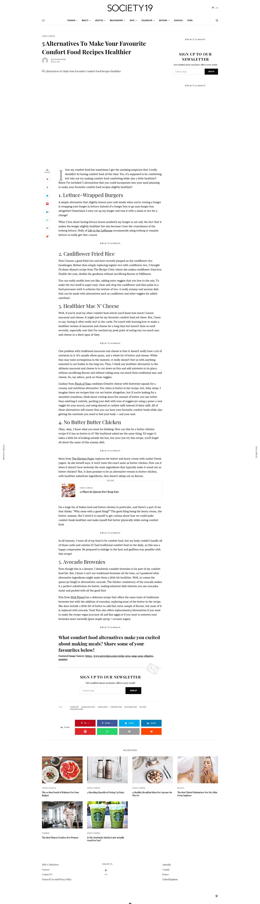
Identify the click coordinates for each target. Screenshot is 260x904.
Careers (45, 869)
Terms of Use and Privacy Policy (57, 879)
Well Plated (78, 597)
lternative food (76, 709)
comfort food (116, 707)
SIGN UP (133, 690)
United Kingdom (170, 879)
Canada (165, 869)
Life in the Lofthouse (100, 230)
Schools (178, 20)
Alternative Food (88, 707)
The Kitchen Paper (83, 458)
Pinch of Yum (83, 383)
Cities (190, 20)
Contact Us (47, 874)
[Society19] (130, 8)
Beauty (180, 788)
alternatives (103, 707)
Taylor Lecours (59, 59)
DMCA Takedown (50, 864)
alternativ (74, 707)
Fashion (46, 833)
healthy (142, 707)
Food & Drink (48, 36)
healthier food (130, 707)
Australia (166, 864)
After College (49, 788)
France (165, 874)
